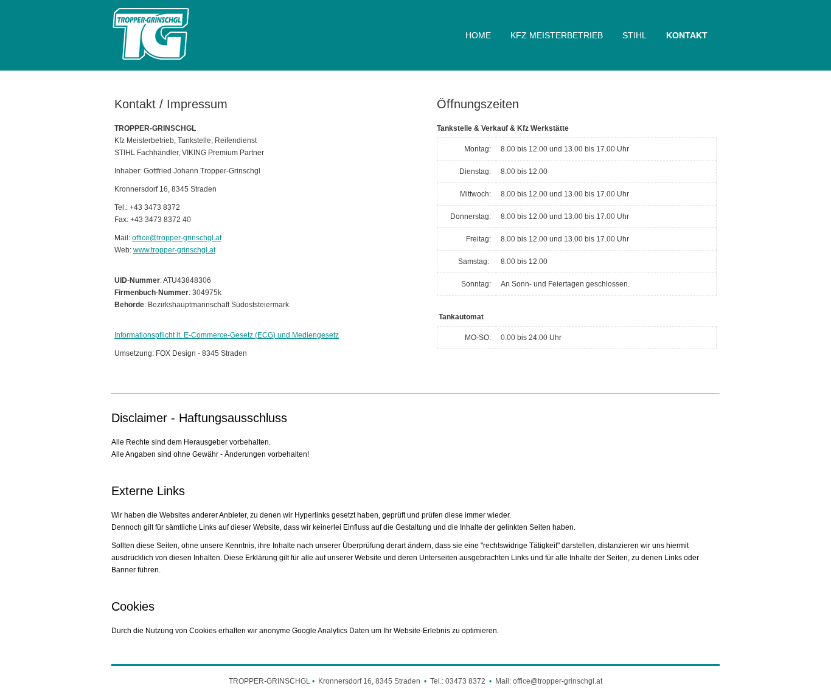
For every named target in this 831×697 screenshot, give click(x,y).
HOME (478, 35)
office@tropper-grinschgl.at (176, 238)
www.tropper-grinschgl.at (174, 250)
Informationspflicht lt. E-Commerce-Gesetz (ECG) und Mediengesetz (226, 335)
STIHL (634, 35)
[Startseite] (151, 61)
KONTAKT (687, 35)
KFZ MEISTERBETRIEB (556, 35)
